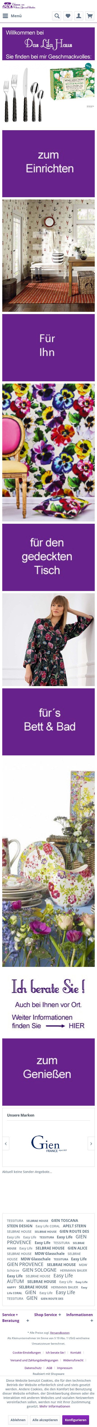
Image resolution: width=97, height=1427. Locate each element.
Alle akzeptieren (45, 1420)
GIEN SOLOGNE (40, 1270)
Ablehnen (18, 1420)
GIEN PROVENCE (26, 1264)
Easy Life (14, 1237)
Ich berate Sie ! (55, 1352)
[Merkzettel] (67, 15)
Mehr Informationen (54, 1406)
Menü (16, 15)
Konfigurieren (75, 1420)
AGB (49, 1368)
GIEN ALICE (77, 1248)
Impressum (64, 1368)
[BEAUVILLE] (49, 1143)
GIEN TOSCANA (64, 1220)
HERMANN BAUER (73, 1270)
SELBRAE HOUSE (37, 1221)
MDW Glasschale (50, 1253)
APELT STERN (74, 1225)
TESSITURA (15, 1220)
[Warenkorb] (89, 15)
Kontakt (75, 1352)
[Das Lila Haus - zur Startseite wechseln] (19, 5)
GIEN (31, 1292)
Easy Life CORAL (48, 1226)
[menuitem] (12, 15)
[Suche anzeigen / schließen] (56, 15)
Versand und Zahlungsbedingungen (34, 1360)
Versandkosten (60, 1333)
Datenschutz (33, 1368)
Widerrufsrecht (73, 1360)
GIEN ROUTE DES (74, 1231)
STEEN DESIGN (20, 1225)
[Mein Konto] (78, 15)
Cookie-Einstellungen (27, 1352)
